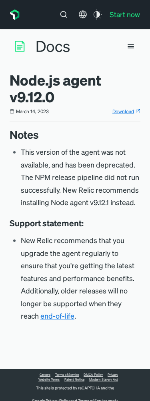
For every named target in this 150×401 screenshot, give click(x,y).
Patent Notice (74, 379)
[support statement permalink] (88, 223)
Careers (45, 375)
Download (123, 111)
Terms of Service (67, 375)
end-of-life (57, 315)
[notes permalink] (43, 134)
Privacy (113, 375)
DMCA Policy (93, 375)
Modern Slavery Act (103, 379)
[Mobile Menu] (130, 46)
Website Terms (49, 379)
